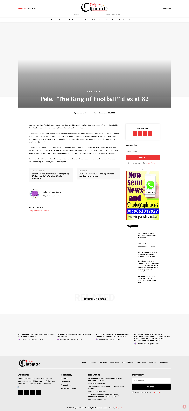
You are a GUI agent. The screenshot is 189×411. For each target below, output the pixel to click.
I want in (141, 158)
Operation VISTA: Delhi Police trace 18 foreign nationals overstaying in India (147, 279)
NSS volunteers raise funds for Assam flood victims (148, 245)
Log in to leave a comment (39, 210)
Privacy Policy (150, 163)
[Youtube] (38, 392)
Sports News (94, 92)
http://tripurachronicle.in (52, 196)
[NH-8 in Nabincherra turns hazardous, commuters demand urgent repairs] (131, 254)
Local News (92, 383)
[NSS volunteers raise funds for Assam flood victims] (131, 244)
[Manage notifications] (184, 406)
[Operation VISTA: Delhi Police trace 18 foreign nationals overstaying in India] (131, 278)
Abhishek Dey (82, 113)
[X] (140, 133)
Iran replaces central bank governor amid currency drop (96, 175)
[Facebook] (135, 133)
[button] (32, 8)
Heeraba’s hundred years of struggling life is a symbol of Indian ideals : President (50, 176)
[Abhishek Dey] (34, 194)
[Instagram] (26, 392)
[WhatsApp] (150, 133)
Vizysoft (119, 408)
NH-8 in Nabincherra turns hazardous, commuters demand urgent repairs (147, 254)
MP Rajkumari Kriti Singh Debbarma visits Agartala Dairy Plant (147, 235)
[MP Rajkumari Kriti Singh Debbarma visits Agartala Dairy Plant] (131, 235)
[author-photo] (19, 339)
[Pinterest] (145, 133)
